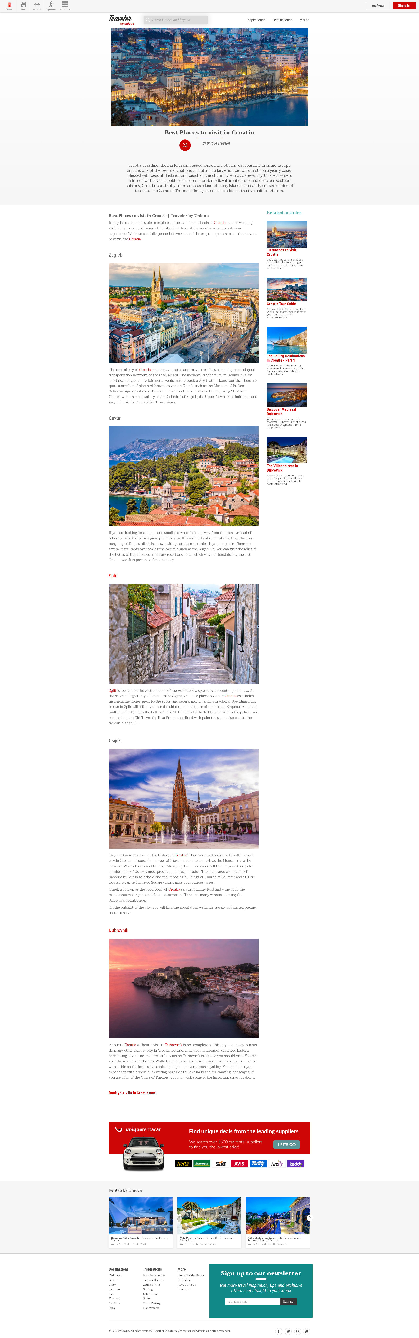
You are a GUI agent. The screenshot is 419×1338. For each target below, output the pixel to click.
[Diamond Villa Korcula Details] (141, 1215)
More (303, 20)
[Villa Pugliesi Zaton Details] (209, 1215)
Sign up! (288, 1301)
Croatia (220, 223)
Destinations (282, 20)
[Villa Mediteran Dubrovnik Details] (278, 1215)
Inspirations (255, 20)
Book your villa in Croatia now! (132, 1093)
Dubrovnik (118, 930)
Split (113, 576)
